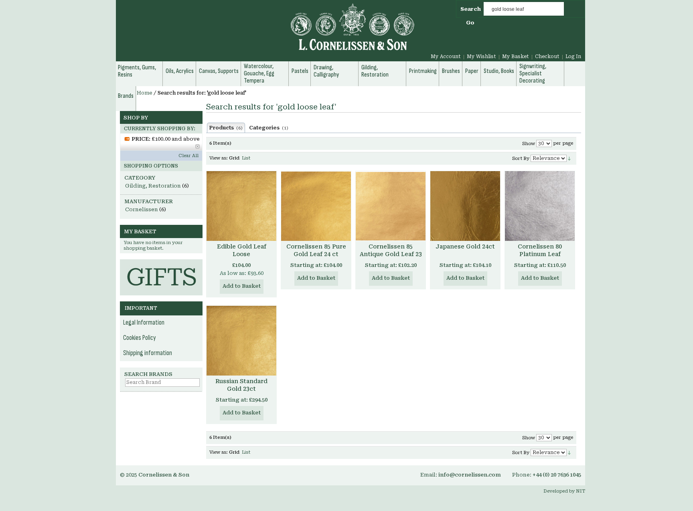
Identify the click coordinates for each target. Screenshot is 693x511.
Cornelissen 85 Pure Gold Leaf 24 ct (316, 250)
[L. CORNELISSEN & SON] (266, 31)
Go (470, 23)
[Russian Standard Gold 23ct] (241, 341)
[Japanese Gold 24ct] (465, 206)
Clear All (188, 155)
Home (144, 93)
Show (528, 143)
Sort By (520, 158)
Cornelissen (141, 209)
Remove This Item (197, 146)
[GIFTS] (161, 263)
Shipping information (147, 353)
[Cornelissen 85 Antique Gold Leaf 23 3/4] (391, 206)
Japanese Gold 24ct (465, 246)
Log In (573, 56)
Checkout (547, 56)
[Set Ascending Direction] (569, 158)
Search (470, 9)
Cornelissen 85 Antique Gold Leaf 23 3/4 (391, 254)
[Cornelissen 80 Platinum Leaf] (540, 206)
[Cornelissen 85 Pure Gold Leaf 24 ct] (316, 206)
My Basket (515, 56)
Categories (268, 128)
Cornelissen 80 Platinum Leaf (540, 250)
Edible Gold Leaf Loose (241, 250)
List (246, 158)
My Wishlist (481, 56)
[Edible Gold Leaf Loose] (241, 206)
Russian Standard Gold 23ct (241, 385)
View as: (218, 158)
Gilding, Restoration (153, 186)
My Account (446, 56)
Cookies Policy (139, 338)
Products (226, 128)
